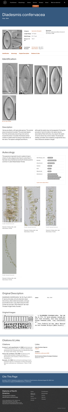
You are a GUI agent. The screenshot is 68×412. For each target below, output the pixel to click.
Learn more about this (42, 182)
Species (35, 2)
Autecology (14, 53)
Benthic (49, 165)
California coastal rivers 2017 (54, 177)
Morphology (22, 2)
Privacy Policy (62, 408)
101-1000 (50, 157)
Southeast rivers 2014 (52, 175)
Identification (5, 53)
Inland (49, 171)
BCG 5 (49, 168)
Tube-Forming (51, 163)
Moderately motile (52, 160)
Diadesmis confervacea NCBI (42, 353)
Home (32, 391)
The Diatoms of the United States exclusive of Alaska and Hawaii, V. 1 (16, 356)
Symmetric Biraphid (36, 31)
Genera (29, 2)
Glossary (41, 2)
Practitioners (13, 2)
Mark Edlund (35, 48)
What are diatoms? (55, 2)
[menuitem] (13, 2)
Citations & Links (35, 53)
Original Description (24, 53)
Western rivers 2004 (52, 174)
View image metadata (7, 121)
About (46, 2)
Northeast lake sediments (53, 178)
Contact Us (33, 398)
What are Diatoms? (33, 394)
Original (37, 348)
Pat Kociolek (35, 47)
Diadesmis (11, 14)
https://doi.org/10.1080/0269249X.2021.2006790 (12, 403)
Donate (35, 6)
